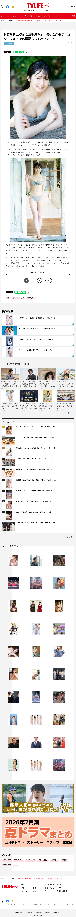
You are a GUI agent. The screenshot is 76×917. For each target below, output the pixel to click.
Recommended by (63, 413)
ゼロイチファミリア (13, 142)
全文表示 (47, 280)
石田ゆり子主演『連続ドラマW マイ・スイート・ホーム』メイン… (35, 458)
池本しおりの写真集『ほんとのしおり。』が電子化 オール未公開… (36, 426)
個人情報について (25, 904)
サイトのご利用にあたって (11, 904)
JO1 (16, 864)
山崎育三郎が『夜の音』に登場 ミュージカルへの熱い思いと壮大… (36, 522)
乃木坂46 (55, 860)
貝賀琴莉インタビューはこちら (38, 272)
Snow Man (31, 860)
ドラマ (8, 16)
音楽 (26, 16)
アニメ (21, 16)
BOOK (64, 16)
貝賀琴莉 (31, 298)
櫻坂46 (65, 860)
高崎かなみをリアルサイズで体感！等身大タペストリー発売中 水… (36, 448)
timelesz (7, 860)
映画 (30, 16)
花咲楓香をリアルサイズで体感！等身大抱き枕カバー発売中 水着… (36, 480)
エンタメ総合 (37, 16)
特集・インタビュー (47, 16)
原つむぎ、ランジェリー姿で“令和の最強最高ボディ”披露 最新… (35, 490)
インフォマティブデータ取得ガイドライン (64, 904)
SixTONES (19, 860)
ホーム (2, 16)
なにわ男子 (43, 860)
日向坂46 (7, 864)
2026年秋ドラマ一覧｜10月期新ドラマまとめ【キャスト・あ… (34, 469)
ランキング (57, 16)
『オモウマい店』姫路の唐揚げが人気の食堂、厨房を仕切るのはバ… (36, 437)
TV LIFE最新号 (71, 16)
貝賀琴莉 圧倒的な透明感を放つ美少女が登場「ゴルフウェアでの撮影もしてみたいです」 (40, 20)
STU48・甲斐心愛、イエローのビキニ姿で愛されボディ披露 (33, 512)
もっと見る (70, 537)
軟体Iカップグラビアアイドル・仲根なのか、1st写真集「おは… (35, 501)
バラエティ (15, 16)
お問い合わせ (47, 904)
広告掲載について (37, 904)
